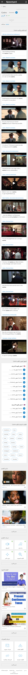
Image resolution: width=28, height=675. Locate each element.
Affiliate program (4, 670)
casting (14, 446)
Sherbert (20, 262)
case (14, 430)
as (3, 264)
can (5, 77)
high (15, 168)
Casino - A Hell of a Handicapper (9, 174)
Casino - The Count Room (7, 221)
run (8, 77)
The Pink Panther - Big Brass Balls (9, 314)
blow (12, 75)
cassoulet (6, 446)
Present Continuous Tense (8, 606)
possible (20, 123)
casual (20, 455)
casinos (7, 24)
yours (14, 100)
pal (14, 262)
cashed (12, 438)
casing (5, 442)
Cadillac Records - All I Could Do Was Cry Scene (13, 485)
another (7, 309)
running (19, 238)
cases (13, 434)
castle (21, 446)
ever (8, 192)
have (10, 122)
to (2, 147)
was (4, 51)
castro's (13, 455)
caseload (6, 434)
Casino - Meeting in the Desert (8, 57)
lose (19, 332)
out (18, 309)
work (19, 264)
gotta (17, 145)
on (7, 145)
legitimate (11, 238)
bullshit (8, 75)
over (14, 75)
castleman (15, 451)
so (3, 77)
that (16, 123)
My (3, 332)
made (13, 123)
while (20, 75)
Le (13, 215)
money (6, 334)
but (3, 122)
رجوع (4, 6)
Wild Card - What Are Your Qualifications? (11, 34)
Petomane (17, 215)
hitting (13, 51)
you (5, 122)
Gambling (10, 217)
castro (5, 455)
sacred (14, 285)
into (4, 215)
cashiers (20, 438)
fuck (12, 309)
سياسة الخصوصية (19, 670)
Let (3, 75)
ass (7, 100)
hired (4, 262)
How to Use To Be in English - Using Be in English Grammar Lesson (14, 587)
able (21, 145)
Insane (23, 217)
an (6, 262)
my (5, 100)
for (17, 75)
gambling (10, 334)
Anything (4, 98)
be (19, 145)
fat (10, 309)
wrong (12, 98)
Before (4, 192)
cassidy (13, 442)
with (15, 98)
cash (5, 438)
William (10, 215)
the (3, 53)
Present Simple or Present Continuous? (11, 626)
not (11, 100)
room (17, 285)
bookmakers (14, 170)
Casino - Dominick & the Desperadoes (10, 151)
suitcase (15, 310)
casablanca (6, 430)
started (4, 168)
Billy (17, 262)
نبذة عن (25, 670)
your (13, 122)
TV (9, 145)
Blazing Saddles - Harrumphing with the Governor (13, 197)
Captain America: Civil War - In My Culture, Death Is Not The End (14, 525)
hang (5, 147)
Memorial (4, 217)
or (3, 193)
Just (3, 309)
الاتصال (14, 672)
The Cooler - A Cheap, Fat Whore (9, 338)
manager (8, 264)
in (20, 285)
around (9, 147)
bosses (8, 170)
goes (8, 98)
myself (7, 193)
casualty (15, 459)
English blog (11, 670)
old (8, 262)
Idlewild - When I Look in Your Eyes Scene (12, 505)
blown (11, 193)
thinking (7, 51)
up (14, 193)
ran (10, 192)
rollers (18, 168)
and (12, 264)
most (10, 285)
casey (20, 434)
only (8, 122)
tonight (10, 53)
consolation (10, 332)
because (8, 123)
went (15, 264)
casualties (6, 459)
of (10, 51)
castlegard (6, 451)
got (5, 193)
